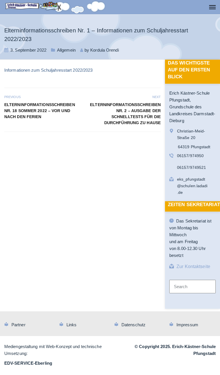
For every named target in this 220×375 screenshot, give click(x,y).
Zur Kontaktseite (193, 266)
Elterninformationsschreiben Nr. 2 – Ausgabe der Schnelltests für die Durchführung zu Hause (125, 113)
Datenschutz (133, 324)
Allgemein (66, 50)
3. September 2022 (28, 50)
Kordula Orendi (104, 50)
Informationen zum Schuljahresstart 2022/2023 (48, 70)
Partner (18, 324)
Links (71, 324)
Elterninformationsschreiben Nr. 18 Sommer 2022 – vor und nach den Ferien (39, 110)
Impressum (187, 324)
